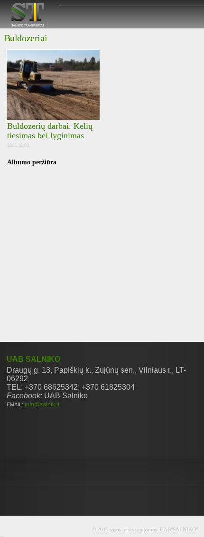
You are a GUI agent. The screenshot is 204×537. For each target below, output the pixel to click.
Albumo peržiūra (31, 162)
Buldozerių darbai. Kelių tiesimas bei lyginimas (50, 130)
